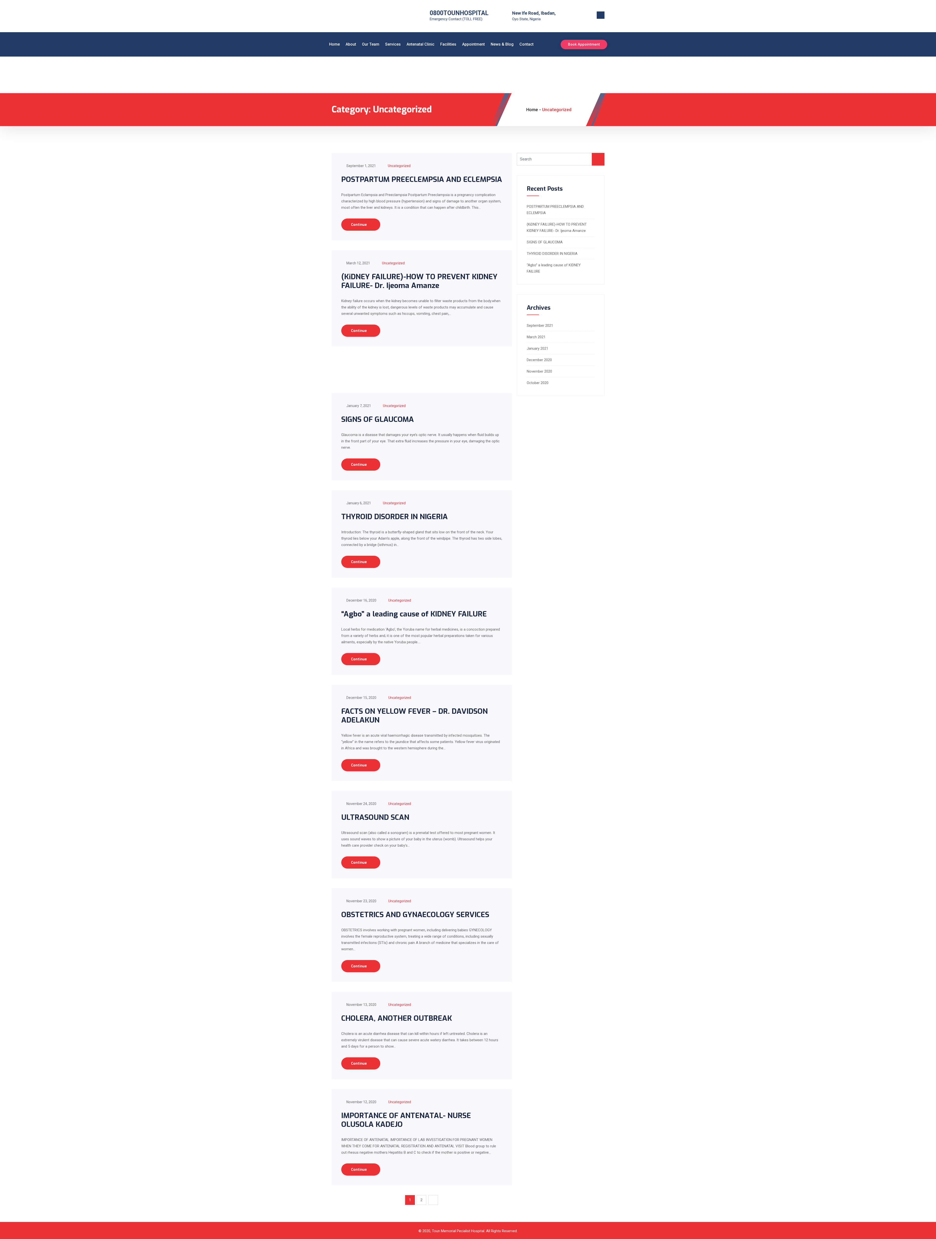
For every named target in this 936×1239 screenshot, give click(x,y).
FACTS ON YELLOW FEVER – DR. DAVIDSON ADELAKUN (414, 715)
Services (393, 44)
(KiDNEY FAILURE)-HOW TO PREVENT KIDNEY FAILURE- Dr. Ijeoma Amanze (419, 281)
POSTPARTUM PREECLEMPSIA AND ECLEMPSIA (421, 179)
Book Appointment (584, 44)
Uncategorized (399, 166)
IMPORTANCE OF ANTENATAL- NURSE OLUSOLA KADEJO (406, 1120)
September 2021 (540, 325)
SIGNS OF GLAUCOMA (377, 419)
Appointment (473, 44)
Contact (526, 44)
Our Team (370, 44)
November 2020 (539, 371)
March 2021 (536, 337)
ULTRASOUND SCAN (375, 817)
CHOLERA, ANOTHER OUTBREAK (396, 1018)
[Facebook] (582, 16)
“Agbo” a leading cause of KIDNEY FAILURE (414, 614)
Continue (359, 224)
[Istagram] (590, 16)
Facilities (448, 44)
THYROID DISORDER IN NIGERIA (394, 517)
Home (334, 44)
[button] (600, 15)
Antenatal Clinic (420, 44)
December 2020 (539, 360)
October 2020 (537, 383)
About (351, 44)
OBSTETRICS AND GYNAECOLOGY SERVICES (415, 915)
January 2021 (537, 348)
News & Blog (502, 44)
